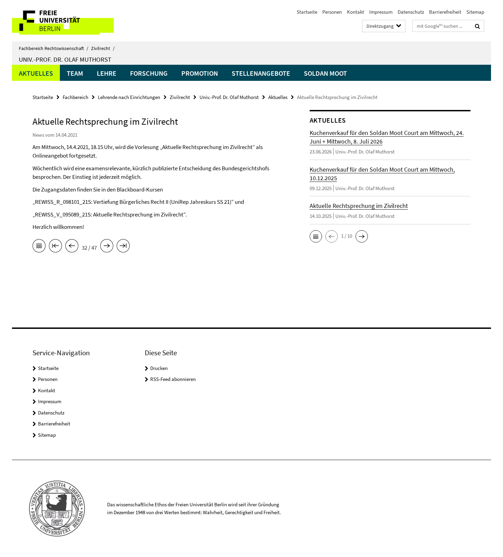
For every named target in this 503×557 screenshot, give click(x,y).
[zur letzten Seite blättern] (123, 247)
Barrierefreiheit (445, 12)
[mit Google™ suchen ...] (477, 26)
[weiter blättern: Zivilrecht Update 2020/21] (106, 247)
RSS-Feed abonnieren (173, 379)
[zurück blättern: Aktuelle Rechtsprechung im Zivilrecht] (71, 247)
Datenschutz (411, 12)
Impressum (380, 12)
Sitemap (475, 12)
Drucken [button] (159, 368)
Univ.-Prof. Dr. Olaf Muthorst (65, 59)
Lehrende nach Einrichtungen (129, 97)
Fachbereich (75, 97)
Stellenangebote (261, 73)
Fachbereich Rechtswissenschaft (53, 48)
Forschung (149, 73)
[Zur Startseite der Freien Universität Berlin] (69, 21)
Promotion (199, 73)
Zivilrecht (103, 48)
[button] (316, 236)
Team (75, 73)
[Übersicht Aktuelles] (39, 247)
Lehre (106, 73)
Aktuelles (36, 73)
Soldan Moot (325, 73)
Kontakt (355, 12)
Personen (332, 12)
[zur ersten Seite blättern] (55, 247)
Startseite (307, 12)
